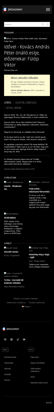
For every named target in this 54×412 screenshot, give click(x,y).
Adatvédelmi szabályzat (35, 370)
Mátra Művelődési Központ (14, 287)
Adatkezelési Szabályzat (16, 303)
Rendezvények (10, 357)
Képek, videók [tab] (13, 108)
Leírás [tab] (7, 102)
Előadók (7, 374)
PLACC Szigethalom (12, 256)
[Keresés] (42, 24)
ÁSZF (32, 377)
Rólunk (7, 380)
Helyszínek (8, 363)
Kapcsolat (34, 357)
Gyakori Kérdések (37, 363)
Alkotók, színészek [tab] (26, 102)
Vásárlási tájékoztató (37, 303)
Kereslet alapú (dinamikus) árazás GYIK (19, 169)
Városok (7, 369)
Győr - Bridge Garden (37, 261)
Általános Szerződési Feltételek (26, 299)
